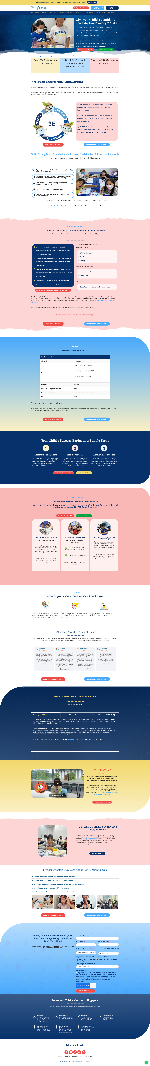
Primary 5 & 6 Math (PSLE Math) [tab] (103, 715)
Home (30, 56)
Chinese (93, 959)
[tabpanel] (75, 734)
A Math (100, 959)
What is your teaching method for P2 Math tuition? (53, 888)
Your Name (80, 935)
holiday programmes (89, 839)
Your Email (80, 942)
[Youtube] (71, 1052)
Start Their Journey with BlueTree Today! (106, 793)
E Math (106, 959)
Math (86, 959)
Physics (114, 959)
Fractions (83, 257)
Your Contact (103, 942)
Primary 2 (80, 739)
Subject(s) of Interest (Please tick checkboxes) (93, 957)
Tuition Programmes (39, 56)
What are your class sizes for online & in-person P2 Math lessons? (59, 884)
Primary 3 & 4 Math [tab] (69, 715)
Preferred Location (83, 949)
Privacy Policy (81, 970)
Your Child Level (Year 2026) (108, 948)
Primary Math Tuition (53, 56)
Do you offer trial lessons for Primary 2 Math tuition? (54, 876)
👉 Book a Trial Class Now (59, 206)
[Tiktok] (75, 1052)
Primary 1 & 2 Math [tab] (40, 715)
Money (82, 261)
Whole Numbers (86, 253)
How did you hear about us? (86, 964)
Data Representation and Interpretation (95, 287)
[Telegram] (66, 1052)
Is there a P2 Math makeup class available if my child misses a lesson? (61, 892)
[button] (92, 2)
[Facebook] (84, 1052)
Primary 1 (71, 739)
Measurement (85, 272)
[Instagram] (79, 1052)
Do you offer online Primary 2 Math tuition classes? (54, 880)
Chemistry (80, 961)
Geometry (84, 276)
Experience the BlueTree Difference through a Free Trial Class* (60, 2)
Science (79, 959)
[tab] (53, 170)
